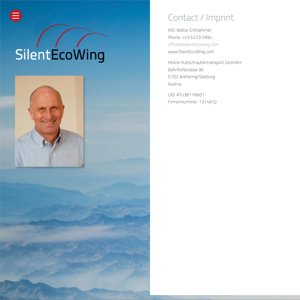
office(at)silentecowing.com (193, 44)
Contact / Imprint (201, 17)
